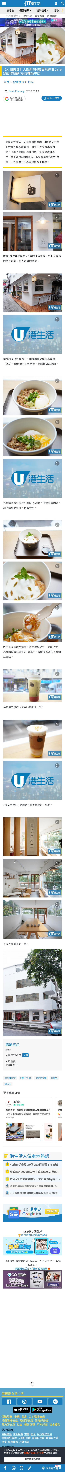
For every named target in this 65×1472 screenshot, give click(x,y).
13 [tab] (28, 26)
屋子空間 (26, 1077)
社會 (19, 1424)
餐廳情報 (29, 1424)
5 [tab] (38, 19)
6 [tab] (41, 19)
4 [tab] (34, 19)
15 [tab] (34, 26)
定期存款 (52, 15)
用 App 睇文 (53, 98)
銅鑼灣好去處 (10, 1420)
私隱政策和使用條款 (34, 1452)
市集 (17, 1416)
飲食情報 (18, 82)
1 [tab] (25, 19)
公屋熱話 (27, 15)
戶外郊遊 (42, 1424)
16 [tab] (38, 26)
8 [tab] (28, 22)
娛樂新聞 (39, 15)
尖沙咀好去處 (37, 1416)
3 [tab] (31, 19)
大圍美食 (10, 1077)
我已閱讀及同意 (32, 1459)
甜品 (54, 1077)
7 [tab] (25, 22)
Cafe (31, 82)
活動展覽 (7, 1416)
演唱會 (10, 10)
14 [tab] (31, 26)
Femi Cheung (16, 91)
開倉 (24, 1416)
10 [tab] (34, 22)
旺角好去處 (8, 1424)
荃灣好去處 (41, 1420)
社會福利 (54, 1424)
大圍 (25, 1055)
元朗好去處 (26, 1420)
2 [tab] (28, 19)
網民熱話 (7, 1434)
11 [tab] (38, 22)
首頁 (6, 82)
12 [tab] (41, 22)
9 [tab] (31, 22)
